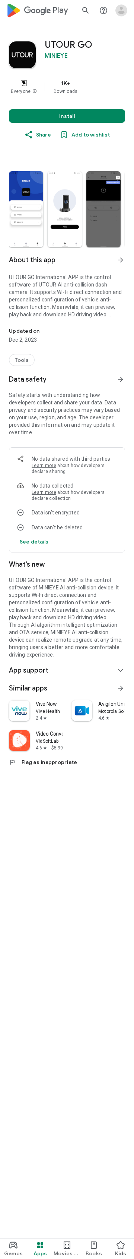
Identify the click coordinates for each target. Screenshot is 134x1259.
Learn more (44, 465)
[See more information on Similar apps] (121, 688)
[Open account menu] (121, 10)
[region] (67, 87)
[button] (34, 91)
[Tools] (22, 360)
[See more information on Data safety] (121, 379)
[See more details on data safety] (34, 542)
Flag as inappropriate (43, 762)
